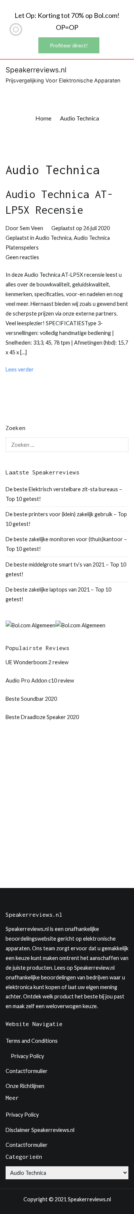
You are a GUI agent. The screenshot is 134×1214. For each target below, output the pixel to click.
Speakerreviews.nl (36, 70)
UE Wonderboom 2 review (37, 662)
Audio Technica (53, 238)
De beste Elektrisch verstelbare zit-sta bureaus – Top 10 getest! (64, 494)
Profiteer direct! (69, 45)
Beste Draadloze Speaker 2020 (42, 717)
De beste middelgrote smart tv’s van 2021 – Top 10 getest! (66, 569)
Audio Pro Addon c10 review (40, 680)
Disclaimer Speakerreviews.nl (40, 1130)
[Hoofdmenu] (121, 92)
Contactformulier (27, 1071)
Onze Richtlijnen (25, 1086)
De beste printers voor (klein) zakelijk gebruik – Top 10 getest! (66, 519)
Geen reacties (22, 257)
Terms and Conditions (32, 1041)
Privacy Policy (27, 1056)
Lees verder (20, 369)
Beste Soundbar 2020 (31, 699)
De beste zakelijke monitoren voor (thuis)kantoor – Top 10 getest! (66, 544)
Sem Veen (31, 228)
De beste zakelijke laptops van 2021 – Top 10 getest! (58, 594)
